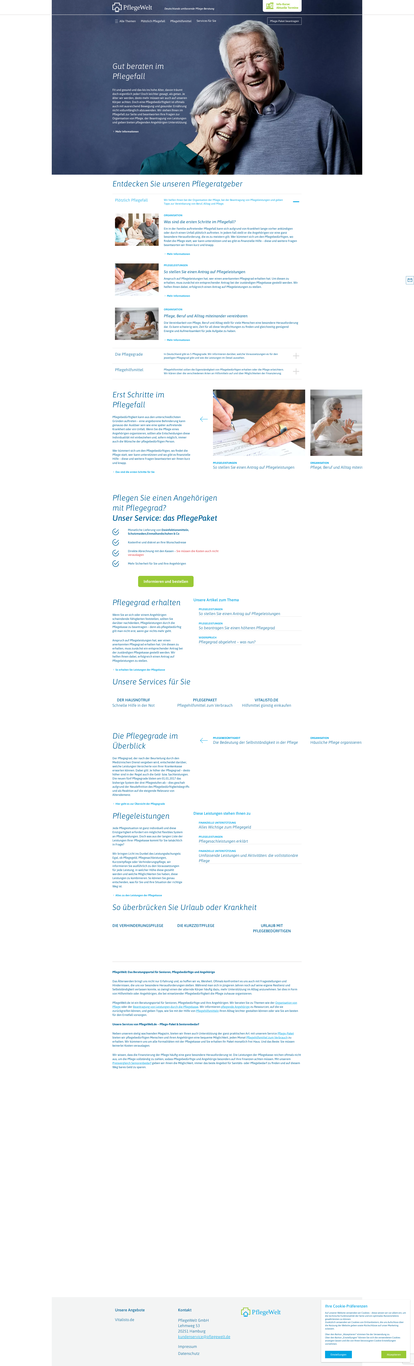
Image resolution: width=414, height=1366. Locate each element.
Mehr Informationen (127, 131)
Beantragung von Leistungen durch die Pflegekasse (165, 1134)
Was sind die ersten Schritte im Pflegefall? (200, 222)
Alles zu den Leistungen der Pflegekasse (138, 976)
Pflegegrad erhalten (146, 602)
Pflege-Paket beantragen (284, 21)
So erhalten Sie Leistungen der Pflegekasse (140, 669)
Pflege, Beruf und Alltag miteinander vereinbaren (205, 316)
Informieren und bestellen (166, 581)
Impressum (187, 1346)
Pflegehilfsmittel (180, 21)
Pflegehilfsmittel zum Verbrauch (267, 1164)
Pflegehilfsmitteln (207, 1138)
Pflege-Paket (286, 1160)
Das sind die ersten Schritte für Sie (135, 471)
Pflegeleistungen (140, 897)
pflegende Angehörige (235, 1134)
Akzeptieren (394, 1354)
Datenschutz (189, 1353)
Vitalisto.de (124, 1319)
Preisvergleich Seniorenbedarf (131, 1190)
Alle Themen (128, 21)
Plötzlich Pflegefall (153, 21)
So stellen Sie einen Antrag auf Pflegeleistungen (204, 272)
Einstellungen (338, 1354)
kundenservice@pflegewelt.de (204, 1336)
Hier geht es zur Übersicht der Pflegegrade (140, 861)
